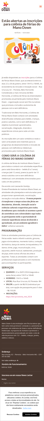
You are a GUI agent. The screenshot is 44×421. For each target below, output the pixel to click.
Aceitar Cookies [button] (31, 414)
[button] (40, 6)
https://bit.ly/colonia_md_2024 (19, 296)
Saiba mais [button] (27, 408)
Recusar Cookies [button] (13, 414)
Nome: (4, 379)
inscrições (25, 77)
